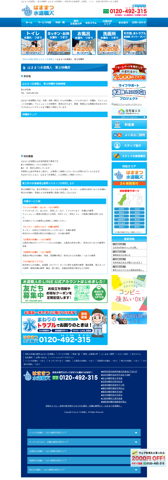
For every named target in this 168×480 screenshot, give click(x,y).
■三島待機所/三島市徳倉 (111, 398)
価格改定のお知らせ (121, 255)
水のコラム (92, 22)
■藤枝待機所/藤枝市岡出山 (112, 388)
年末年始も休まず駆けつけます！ (127, 262)
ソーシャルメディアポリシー (62, 357)
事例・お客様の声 (76, 22)
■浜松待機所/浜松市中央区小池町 (115, 375)
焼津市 (137, 212)
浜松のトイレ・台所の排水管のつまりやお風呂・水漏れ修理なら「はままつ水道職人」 (84, 406)
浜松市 (137, 209)
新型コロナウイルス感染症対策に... (128, 270)
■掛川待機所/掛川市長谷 (111, 395)
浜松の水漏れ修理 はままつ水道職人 (38, 59)
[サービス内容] (40, 22)
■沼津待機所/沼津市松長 (111, 381)
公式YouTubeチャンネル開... (125, 247)
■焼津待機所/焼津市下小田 (112, 385)
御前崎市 (121, 220)
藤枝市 (121, 216)
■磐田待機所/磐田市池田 (111, 392)
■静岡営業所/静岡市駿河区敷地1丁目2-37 (119, 371)
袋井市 (121, 227)
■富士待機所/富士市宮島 (111, 378)
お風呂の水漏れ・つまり (84, 361)
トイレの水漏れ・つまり (35, 361)
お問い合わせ (139, 22)
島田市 (137, 223)
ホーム (29, 22)
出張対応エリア (107, 22)
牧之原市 (121, 223)
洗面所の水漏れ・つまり (107, 361)
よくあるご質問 (107, 354)
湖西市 (137, 216)
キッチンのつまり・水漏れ (60, 361)
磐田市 (121, 212)
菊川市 (137, 220)
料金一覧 (60, 22)
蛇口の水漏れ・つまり (130, 361)
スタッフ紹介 (122, 354)
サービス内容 (44, 22)
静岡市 (121, 209)
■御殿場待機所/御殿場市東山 (113, 402)
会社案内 (123, 22)
